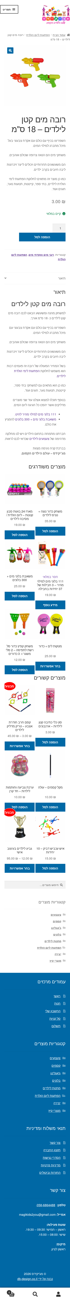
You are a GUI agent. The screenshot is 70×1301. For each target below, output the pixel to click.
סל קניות (54, 1018)
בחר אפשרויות (50, 666)
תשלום (56, 1026)
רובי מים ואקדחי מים (41, 255)
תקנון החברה (51, 1150)
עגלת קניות (16, 1291)
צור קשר (55, 1142)
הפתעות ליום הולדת (38, 35)
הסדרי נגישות (51, 1157)
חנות (57, 1003)
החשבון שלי (52, 1011)
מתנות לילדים (53, 941)
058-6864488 (46, 1205)
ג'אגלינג (56, 928)
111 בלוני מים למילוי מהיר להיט (35, 414)
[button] (10, 50)
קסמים (57, 921)
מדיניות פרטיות (50, 1165)
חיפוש (35, 1294)
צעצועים (56, 914)
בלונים (57, 934)
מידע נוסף (50, 605)
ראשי (57, 996)
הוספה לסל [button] (50, 531)
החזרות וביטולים (49, 1172)
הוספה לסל (42, 237)
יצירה (58, 954)
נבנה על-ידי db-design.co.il (35, 1279)
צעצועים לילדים (39, 438)
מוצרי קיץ (55, 960)
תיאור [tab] (62, 278)
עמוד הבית (59, 35)
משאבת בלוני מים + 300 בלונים (35, 419)
